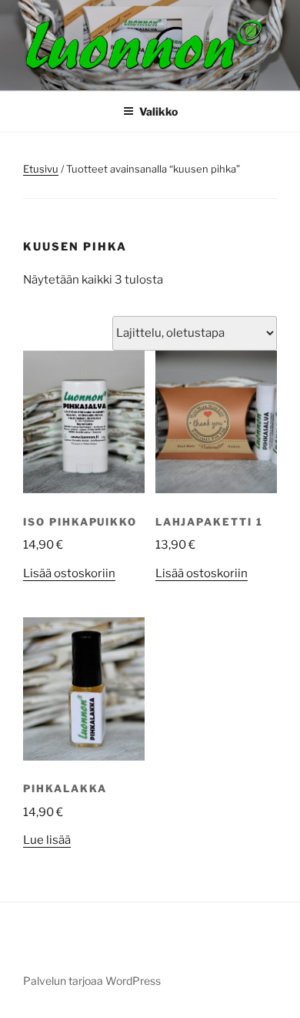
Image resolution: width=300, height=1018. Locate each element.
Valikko (158, 111)
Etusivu (40, 169)
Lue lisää (47, 840)
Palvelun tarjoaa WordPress (92, 980)
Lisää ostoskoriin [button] (69, 573)
